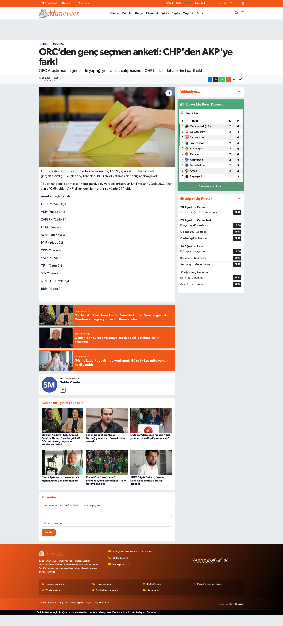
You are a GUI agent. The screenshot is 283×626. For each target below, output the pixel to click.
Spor (200, 13)
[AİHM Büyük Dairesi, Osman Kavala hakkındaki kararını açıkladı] (151, 462)
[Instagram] (208, 560)
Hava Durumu (104, 584)
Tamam (151, 612)
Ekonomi (152, 13)
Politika (127, 13)
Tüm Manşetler (53, 590)
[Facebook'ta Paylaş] (210, 79)
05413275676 (120, 558)
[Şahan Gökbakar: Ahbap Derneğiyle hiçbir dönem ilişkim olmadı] (107, 420)
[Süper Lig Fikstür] (239, 198)
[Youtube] (214, 560)
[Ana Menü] (242, 13)
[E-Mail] (63, 390)
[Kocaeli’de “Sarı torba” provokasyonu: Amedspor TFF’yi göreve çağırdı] (107, 462)
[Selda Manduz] (49, 384)
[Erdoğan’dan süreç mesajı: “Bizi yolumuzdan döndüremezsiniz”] (151, 420)
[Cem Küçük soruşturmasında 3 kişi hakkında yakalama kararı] (62, 462)
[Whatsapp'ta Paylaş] (222, 79)
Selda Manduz (71, 382)
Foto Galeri (51, 3)
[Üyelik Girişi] (241, 3)
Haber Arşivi (153, 590)
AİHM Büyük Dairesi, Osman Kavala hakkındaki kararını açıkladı (147, 480)
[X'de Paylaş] (215, 79)
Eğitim (164, 13)
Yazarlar (85, 3)
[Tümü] (239, 91)
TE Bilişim (239, 604)
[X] (202, 560)
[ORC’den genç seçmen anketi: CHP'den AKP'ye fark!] (107, 127)
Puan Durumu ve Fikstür (209, 584)
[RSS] (225, 560)
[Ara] (237, 13)
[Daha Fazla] (228, 79)
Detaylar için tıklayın (211, 186)
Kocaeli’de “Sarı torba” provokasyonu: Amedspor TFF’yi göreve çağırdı (106, 480)
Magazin (188, 13)
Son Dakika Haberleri (107, 590)
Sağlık (176, 13)
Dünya (139, 13)
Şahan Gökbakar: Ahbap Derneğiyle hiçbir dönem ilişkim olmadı (105, 438)
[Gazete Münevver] (59, 13)
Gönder (49, 532)
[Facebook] (196, 560)
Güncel (115, 13)
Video (69, 3)
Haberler (44, 44)
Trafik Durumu (154, 584)
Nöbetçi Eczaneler (55, 584)
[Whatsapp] (219, 560)
